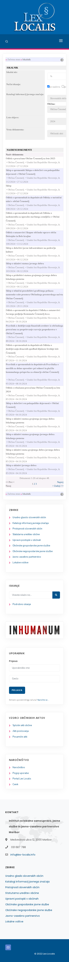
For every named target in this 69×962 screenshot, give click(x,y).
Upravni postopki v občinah (27, 540)
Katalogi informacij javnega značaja (31, 523)
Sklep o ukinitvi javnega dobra (24, 465)
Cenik (15, 784)
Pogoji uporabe (21, 773)
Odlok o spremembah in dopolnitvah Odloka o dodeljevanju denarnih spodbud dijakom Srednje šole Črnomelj (32, 349)
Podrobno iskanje (22, 604)
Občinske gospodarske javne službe (31, 545)
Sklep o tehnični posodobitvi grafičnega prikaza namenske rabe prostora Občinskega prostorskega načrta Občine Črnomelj (34, 294)
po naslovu (55, 86)
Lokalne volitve (20, 562)
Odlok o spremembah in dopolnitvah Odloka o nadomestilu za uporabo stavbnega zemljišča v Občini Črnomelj (32, 217)
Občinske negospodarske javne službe (33, 551)
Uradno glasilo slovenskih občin (29, 517)
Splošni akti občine (22, 725)
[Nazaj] (62, 59)
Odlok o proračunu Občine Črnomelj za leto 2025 (34, 158)
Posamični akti (20, 736)
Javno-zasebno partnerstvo (27, 556)
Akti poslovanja (21, 731)
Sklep (12, 185)
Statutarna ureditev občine (26, 534)
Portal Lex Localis (22, 778)
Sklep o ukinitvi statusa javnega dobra (28, 263)
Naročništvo (19, 767)
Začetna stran (13, 59)
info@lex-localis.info (22, 854)
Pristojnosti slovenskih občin (27, 528)
